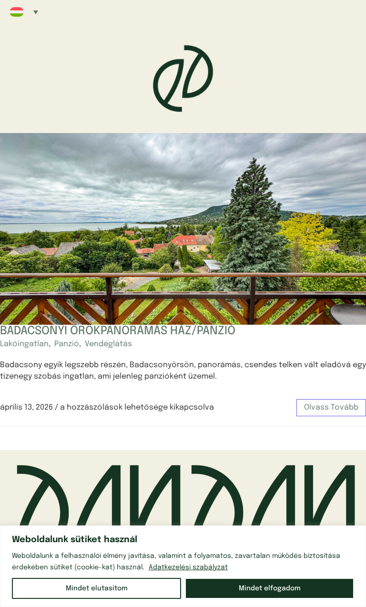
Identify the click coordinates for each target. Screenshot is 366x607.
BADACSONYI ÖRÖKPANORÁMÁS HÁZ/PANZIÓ (117, 331)
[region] (183, 566)
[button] (24, 12)
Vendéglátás (108, 344)
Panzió (66, 344)
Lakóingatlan (24, 344)
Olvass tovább (331, 407)
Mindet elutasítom (97, 588)
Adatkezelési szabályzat (188, 567)
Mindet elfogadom (270, 588)
